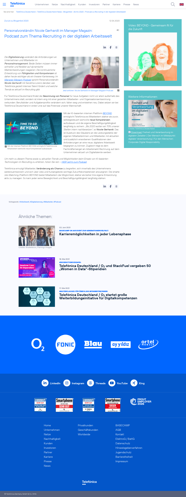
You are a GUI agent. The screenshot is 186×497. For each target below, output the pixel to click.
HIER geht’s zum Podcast (74, 161)
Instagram (78, 383)
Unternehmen (42, 4)
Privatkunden (85, 425)
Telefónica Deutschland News (49, 12)
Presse (126, 4)
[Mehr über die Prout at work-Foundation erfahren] (141, 405)
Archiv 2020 (79, 12)
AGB (118, 429)
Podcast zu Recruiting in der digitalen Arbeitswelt (105, 12)
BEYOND (107, 113)
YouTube (122, 383)
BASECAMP (123, 425)
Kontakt (120, 434)
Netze (55, 4)
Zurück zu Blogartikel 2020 (16, 20)
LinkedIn (55, 383)
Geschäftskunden (88, 429)
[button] (104, 47)
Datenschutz (123, 443)
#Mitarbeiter (48, 202)
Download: (136, 132)
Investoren (94, 4)
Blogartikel (67, 12)
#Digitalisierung (36, 202)
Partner (106, 4)
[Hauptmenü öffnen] (4, 4)
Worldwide (84, 434)
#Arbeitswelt (24, 202)
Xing (142, 383)
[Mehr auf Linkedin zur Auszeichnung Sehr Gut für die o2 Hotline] (89, 405)
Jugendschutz (123, 452)
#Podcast (57, 202)
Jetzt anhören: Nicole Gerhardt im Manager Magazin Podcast (88, 90)
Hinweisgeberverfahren (129, 447)
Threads (100, 383)
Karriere (116, 4)
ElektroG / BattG (125, 438)
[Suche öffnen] (173, 4)
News (136, 4)
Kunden (82, 4)
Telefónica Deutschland (26, 12)
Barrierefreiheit (124, 456)
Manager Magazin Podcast (17, 79)
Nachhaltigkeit (68, 4)
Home (47, 425)
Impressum (122, 461)
